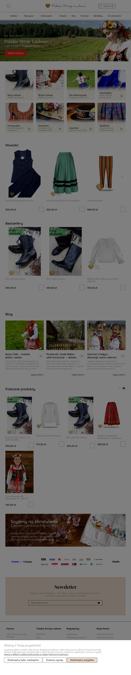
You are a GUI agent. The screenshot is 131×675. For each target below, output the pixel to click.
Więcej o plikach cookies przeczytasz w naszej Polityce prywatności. (36, 654)
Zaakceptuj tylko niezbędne (23, 660)
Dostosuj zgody (54, 660)
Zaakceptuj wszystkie (82, 660)
